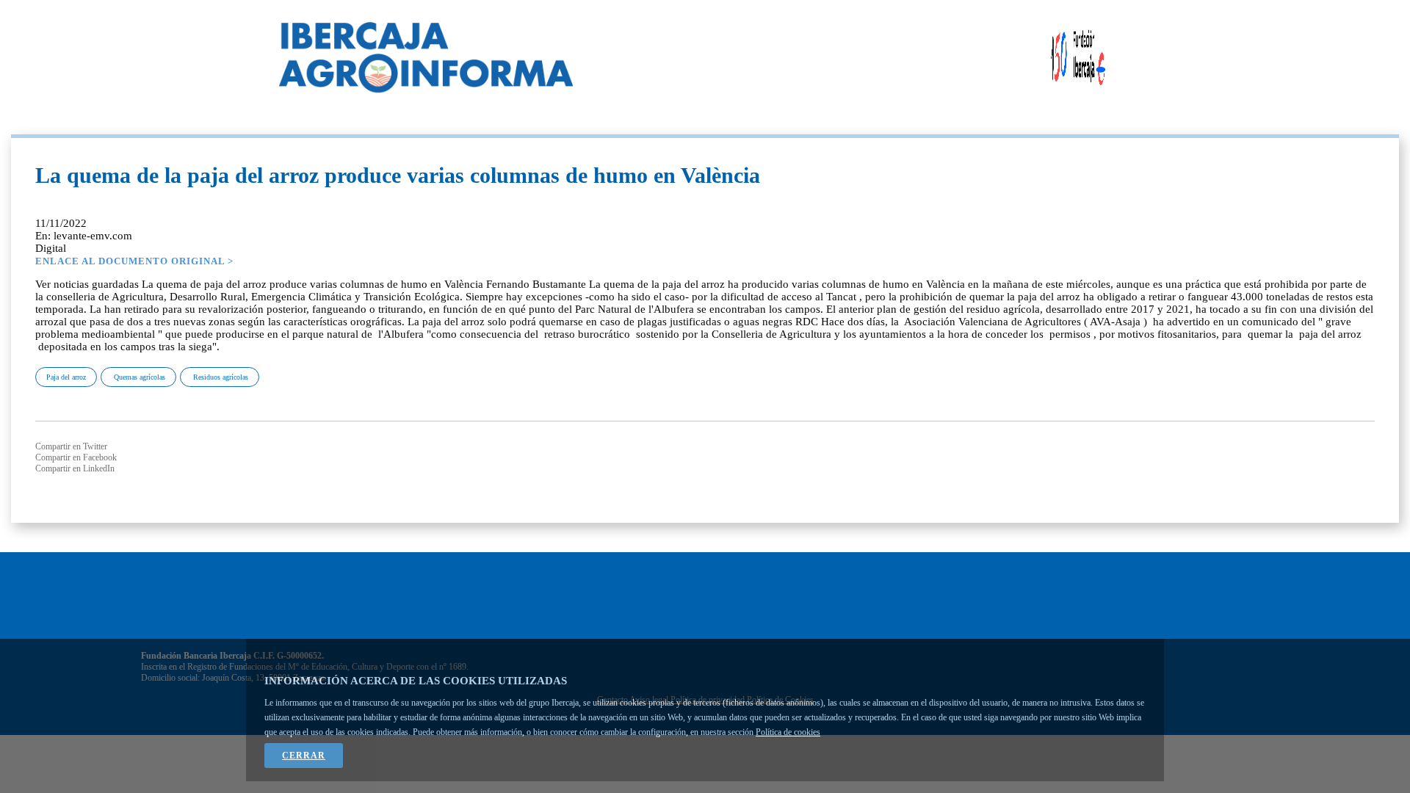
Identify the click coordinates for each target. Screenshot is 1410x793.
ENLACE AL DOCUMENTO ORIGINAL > (134, 261)
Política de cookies (788, 732)
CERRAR (303, 755)
